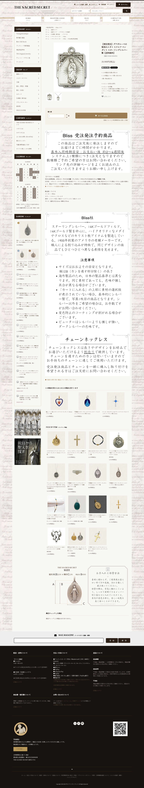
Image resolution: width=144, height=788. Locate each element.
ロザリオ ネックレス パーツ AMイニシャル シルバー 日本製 (56, 548)
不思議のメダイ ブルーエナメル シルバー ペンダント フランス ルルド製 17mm (87, 412)
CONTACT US (116, 19)
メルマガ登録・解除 (82, 4)
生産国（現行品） (56, 34)
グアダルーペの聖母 (64, 32)
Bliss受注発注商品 (73, 39)
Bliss (64, 36)
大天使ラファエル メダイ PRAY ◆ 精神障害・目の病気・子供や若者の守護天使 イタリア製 (28, 397)
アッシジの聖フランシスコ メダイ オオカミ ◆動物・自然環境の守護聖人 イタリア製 (29, 315)
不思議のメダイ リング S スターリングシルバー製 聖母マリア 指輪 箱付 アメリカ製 (76, 484)
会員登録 (103, 4)
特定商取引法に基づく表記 (120, 120)
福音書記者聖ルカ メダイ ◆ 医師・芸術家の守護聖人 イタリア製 (28, 294)
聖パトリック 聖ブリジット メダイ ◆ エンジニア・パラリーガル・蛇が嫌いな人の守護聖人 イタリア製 (29, 304)
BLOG (86, 19)
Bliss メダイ (59, 27)
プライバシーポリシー (84, 775)
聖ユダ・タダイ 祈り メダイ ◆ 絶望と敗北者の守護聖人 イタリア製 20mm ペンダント (28, 347)
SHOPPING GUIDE (57, 19)
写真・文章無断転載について (100, 775)
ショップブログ (71, 777)
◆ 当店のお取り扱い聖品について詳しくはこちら (60, 380)
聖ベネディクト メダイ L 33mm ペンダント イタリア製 (28, 275)
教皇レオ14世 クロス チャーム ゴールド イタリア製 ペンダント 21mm (28, 284)
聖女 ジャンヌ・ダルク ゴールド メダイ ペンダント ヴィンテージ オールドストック (28, 358)
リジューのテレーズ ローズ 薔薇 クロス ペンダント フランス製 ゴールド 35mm (76, 452)
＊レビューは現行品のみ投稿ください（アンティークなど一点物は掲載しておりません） (115, 90)
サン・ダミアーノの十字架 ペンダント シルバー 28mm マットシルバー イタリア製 (28, 372)
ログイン (111, 4)
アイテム (124, 4)
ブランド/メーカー (56, 36)
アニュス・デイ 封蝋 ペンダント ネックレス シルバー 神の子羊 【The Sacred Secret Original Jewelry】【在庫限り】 (56, 485)
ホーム (47, 30)
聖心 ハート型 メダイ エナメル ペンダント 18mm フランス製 (59, 412)
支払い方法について (32, 775)
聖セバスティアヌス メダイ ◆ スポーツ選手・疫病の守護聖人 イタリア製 (22, 264)
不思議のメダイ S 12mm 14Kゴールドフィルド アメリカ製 (97, 516)
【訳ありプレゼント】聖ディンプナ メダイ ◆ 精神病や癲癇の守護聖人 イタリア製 (28, 383)
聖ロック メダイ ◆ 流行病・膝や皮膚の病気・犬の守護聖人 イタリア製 (28, 241)
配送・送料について (45, 775)
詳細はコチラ (17, 682)
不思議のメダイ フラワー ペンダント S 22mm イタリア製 (97, 484)
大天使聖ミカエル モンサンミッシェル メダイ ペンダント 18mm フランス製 (33, 264)
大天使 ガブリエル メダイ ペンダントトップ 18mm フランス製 (28, 337)
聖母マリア (54, 30)
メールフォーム (66, 701)
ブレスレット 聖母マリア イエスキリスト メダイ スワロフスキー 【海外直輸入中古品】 (56, 516)
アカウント (94, 4)
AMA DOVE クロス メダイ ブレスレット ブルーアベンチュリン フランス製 (97, 452)
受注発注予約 (50, 27)
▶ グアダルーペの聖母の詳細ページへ (57, 186)
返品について (107, 120)
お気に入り (107, 96)
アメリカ (65, 34)
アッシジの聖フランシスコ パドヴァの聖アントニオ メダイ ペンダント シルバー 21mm (118, 452)
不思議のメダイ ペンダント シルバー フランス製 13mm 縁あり (118, 484)
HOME (28, 19)
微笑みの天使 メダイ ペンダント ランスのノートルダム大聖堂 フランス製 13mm (77, 548)
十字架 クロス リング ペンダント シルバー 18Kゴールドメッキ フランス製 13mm (97, 548)
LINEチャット (76, 701)
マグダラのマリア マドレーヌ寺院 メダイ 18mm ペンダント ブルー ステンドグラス (28, 326)
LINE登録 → (20, 749)
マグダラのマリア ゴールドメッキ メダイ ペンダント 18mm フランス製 (56, 452)
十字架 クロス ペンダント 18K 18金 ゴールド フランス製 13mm (118, 516)
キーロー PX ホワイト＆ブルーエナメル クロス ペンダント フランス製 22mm (115, 412)
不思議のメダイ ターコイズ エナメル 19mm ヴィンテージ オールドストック (76, 516)
